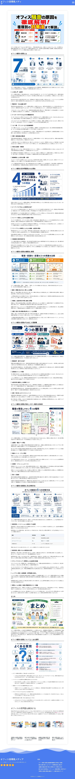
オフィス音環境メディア (11, 2)
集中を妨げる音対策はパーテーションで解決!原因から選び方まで (31, 739)
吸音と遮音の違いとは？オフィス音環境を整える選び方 (58, 739)
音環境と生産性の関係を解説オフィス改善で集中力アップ (17, 739)
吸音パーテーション (59, 712)
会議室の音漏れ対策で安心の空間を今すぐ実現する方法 (44, 739)
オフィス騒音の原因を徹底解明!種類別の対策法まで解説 (50, 762)
